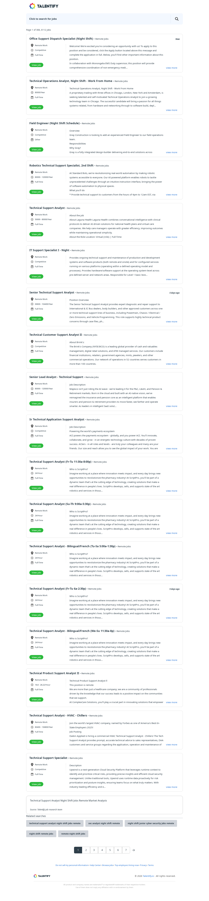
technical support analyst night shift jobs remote (54, 823)
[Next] (133, 850)
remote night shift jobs (73, 833)
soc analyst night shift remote (104, 823)
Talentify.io (148, 876)
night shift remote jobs (41, 833)
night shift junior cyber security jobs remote (151, 823)
